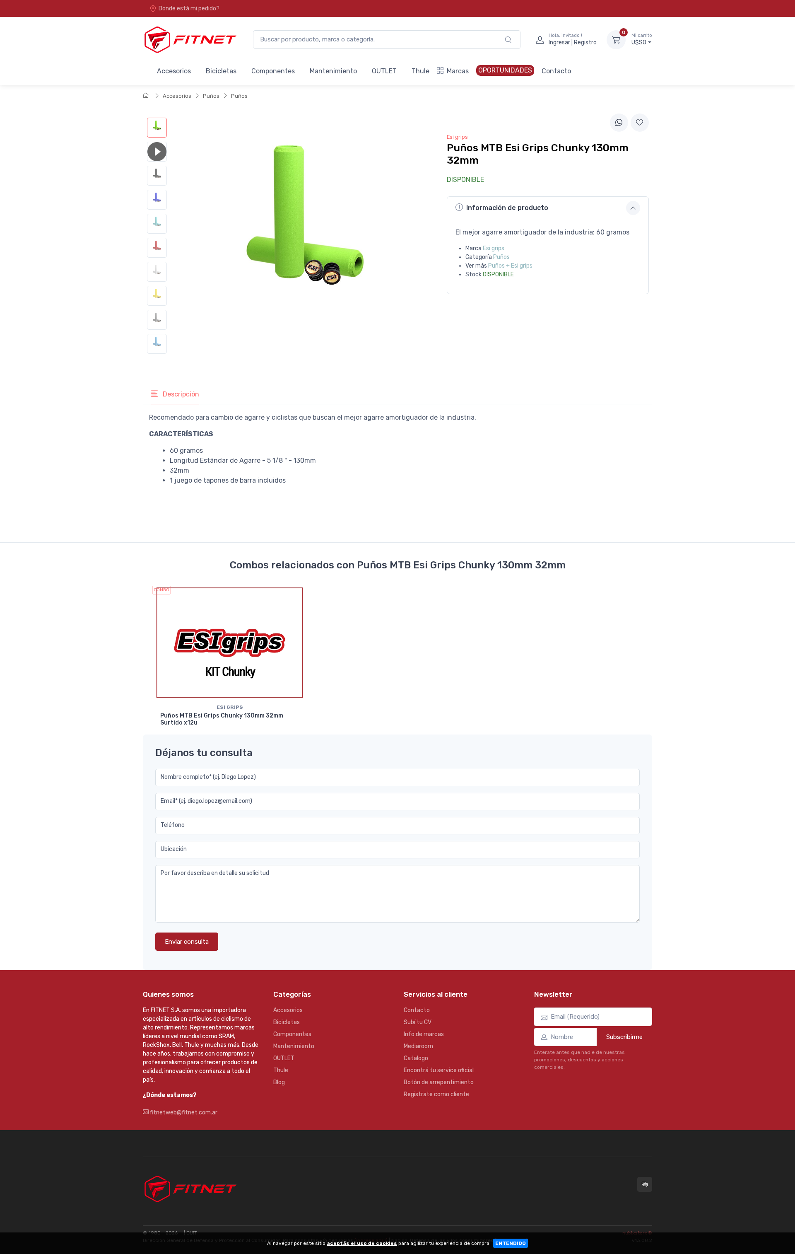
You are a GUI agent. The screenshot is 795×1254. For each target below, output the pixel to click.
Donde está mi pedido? (189, 8)
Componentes (273, 71)
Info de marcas (424, 1034)
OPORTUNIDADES (505, 70)
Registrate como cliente (436, 1094)
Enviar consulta (187, 941)
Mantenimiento (333, 71)
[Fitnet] (189, 39)
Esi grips (493, 248)
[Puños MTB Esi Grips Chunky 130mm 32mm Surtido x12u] (229, 643)
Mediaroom (418, 1046)
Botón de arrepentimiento (439, 1082)
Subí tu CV (417, 1022)
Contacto (556, 71)
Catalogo (416, 1058)
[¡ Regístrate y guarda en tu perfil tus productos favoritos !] (640, 123)
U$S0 (641, 39)
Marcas (458, 71)
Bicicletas (221, 71)
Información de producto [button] (507, 208)
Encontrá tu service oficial (439, 1070)
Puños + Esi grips (510, 265)
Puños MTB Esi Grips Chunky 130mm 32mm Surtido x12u (221, 719)
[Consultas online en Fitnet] (644, 1184)
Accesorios (174, 71)
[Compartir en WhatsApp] (619, 123)
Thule (420, 71)
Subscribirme (624, 1037)
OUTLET (384, 71)
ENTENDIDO (510, 1243)
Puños (211, 96)
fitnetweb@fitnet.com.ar (183, 1112)
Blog (279, 1082)
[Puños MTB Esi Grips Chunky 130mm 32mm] (157, 128)
